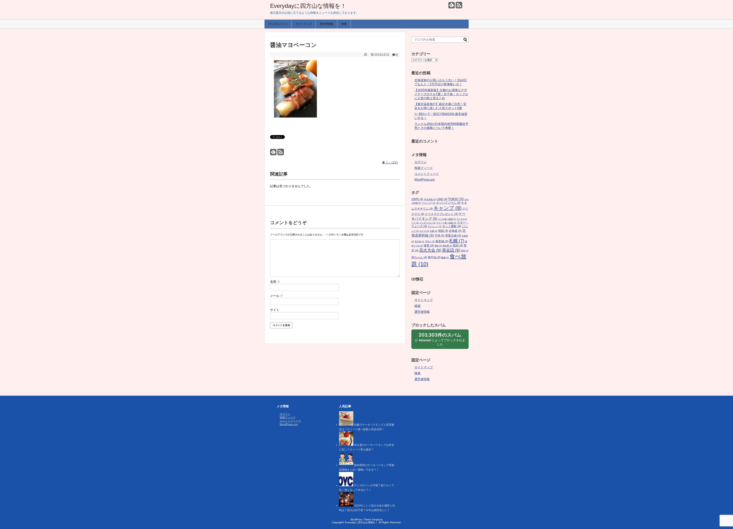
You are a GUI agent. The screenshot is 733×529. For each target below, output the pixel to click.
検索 (344, 23)
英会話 (451, 250)
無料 (438, 246)
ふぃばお (392, 162)
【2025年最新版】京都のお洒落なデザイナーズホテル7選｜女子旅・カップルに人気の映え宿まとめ (441, 94)
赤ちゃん (419, 257)
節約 (458, 245)
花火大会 (430, 250)
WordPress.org (424, 179)
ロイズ (424, 231)
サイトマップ (303, 23)
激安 (429, 245)
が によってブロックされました (440, 340)
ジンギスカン (427, 223)
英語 (464, 251)
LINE (442, 199)
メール (276, 295)
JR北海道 (430, 199)
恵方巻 (419, 241)
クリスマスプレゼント (441, 214)
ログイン (420, 162)
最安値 (441, 241)
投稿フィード (423, 168)
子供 (439, 235)
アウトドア (428, 203)
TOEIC (456, 199)
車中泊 (434, 257)
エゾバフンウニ (448, 202)
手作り (430, 241)
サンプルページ (278, 23)
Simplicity (377, 519)
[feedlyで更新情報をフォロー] (451, 7)
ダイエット (435, 226)
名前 (275, 281)
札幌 (456, 240)
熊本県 (447, 246)
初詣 (443, 230)
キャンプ (448, 208)
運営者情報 (326, 23)
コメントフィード (426, 174)
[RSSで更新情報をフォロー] (459, 7)
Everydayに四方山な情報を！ (308, 6)
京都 (433, 231)
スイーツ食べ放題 (446, 223)
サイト (274, 310)
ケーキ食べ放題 (447, 219)
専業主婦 (453, 235)
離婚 (445, 257)
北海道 (455, 230)
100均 (417, 199)
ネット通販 (451, 226)
